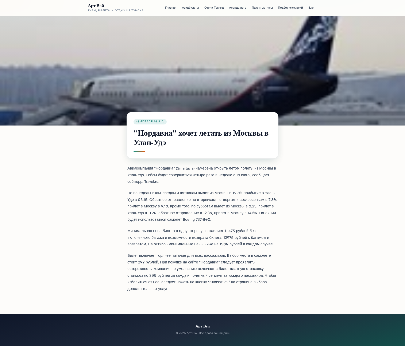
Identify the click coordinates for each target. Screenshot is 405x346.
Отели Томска (214, 7)
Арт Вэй (96, 5)
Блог (311, 7)
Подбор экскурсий (290, 7)
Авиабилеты (190, 7)
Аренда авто (237, 7)
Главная (171, 7)
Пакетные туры (262, 7)
